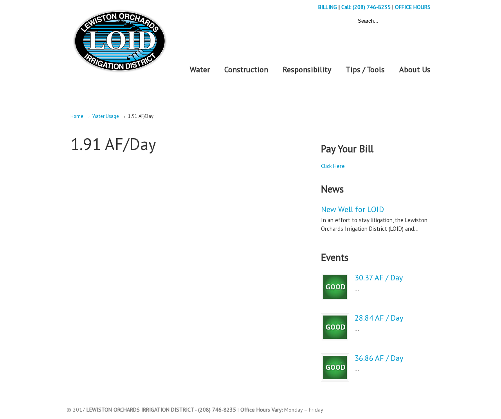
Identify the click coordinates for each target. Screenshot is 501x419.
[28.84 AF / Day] (335, 327)
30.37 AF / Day (379, 278)
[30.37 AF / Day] (335, 287)
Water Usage (105, 116)
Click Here (333, 165)
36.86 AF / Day (379, 358)
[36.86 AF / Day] (335, 367)
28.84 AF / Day (379, 318)
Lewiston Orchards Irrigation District (119, 38)
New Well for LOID (352, 209)
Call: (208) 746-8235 (366, 7)
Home (76, 116)
